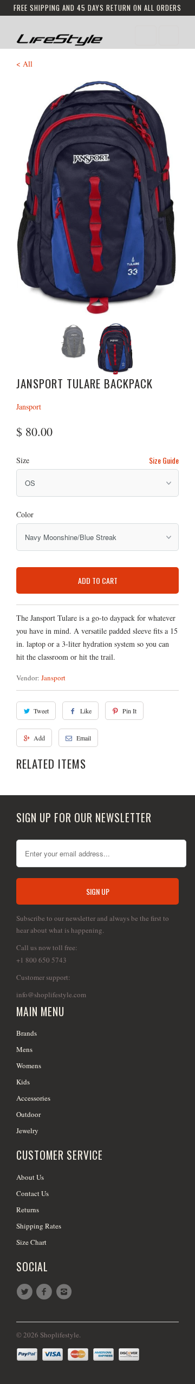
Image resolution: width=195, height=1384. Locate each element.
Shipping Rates (38, 1226)
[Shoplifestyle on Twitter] (26, 1292)
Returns (27, 1209)
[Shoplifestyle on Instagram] (65, 1292)
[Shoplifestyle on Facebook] (45, 1292)
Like (86, 710)
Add (39, 737)
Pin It (129, 710)
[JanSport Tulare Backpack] (97, 198)
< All (24, 64)
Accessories (33, 1098)
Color (25, 514)
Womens (28, 1065)
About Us (30, 1177)
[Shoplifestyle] (59, 36)
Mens (24, 1049)
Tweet (41, 710)
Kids (23, 1082)
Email (83, 737)
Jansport (28, 406)
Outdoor (28, 1114)
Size (22, 460)
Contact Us (32, 1193)
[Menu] (146, 35)
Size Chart (31, 1242)
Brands (26, 1033)
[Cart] (169, 35)
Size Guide (164, 460)
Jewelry (27, 1130)
